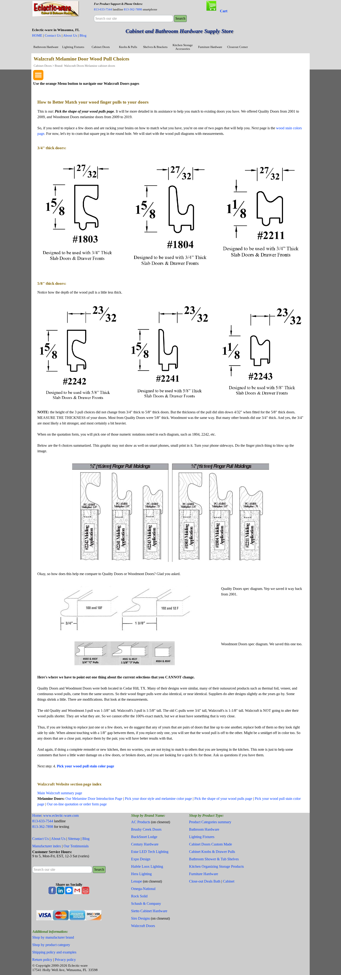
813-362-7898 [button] (133, 9)
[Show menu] (38, 75)
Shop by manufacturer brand (53, 937)
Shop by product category (51, 945)
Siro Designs (140, 918)
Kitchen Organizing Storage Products (216, 866)
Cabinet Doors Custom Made (210, 844)
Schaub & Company (146, 903)
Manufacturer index (46, 846)
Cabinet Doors (101, 47)
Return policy (42, 960)
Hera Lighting (141, 874)
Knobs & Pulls (128, 47)
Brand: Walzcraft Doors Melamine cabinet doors (85, 65)
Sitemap (74, 839)
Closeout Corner (237, 47)
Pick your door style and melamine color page (158, 799)
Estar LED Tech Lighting (149, 852)
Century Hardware (144, 844)
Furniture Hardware (210, 47)
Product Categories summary (210, 822)
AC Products (140, 822)
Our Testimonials (76, 846)
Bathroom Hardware (45, 47)
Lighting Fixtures (73, 47)
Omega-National (143, 889)
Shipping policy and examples (54, 952)
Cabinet (228, 881)
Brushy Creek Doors (146, 829)
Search (180, 18)
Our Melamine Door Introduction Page (93, 799)
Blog (83, 35)
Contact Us (53, 35)
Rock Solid (139, 896)
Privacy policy (65, 960)
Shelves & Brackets (155, 47)
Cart (223, 11)
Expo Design (140, 859)
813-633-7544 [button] (103, 9)
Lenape (136, 881)
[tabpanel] (133, 6)
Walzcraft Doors (143, 926)
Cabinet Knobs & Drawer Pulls (212, 852)
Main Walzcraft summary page (59, 793)
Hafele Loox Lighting (147, 866)
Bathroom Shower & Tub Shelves (214, 859)
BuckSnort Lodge (144, 837)
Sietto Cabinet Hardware (149, 911)
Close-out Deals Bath (204, 881)
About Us (70, 35)
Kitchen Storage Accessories (183, 47)
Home (36, 815)
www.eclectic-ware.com (61, 815)
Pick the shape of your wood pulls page (223, 799)
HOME (37, 35)
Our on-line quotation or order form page (77, 804)
